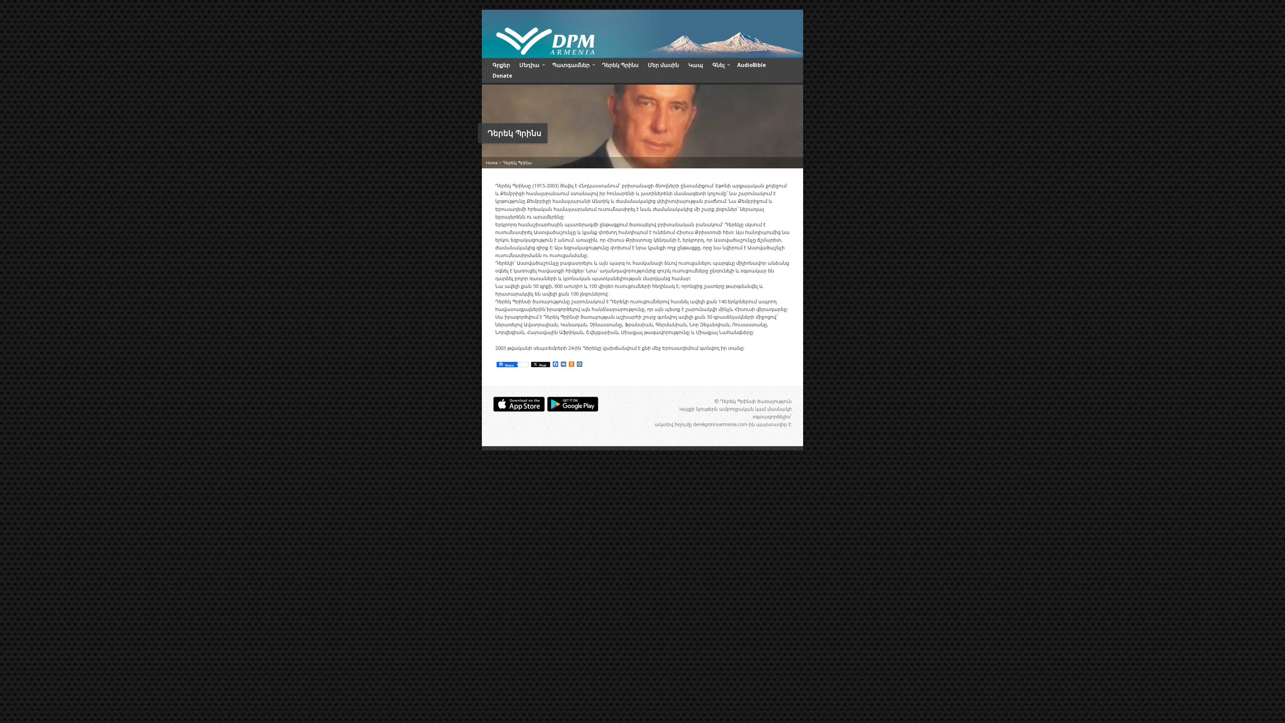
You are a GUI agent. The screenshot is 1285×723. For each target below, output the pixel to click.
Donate (502, 75)
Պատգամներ (571, 66)
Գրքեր (501, 65)
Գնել (718, 66)
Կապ (695, 65)
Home (492, 163)
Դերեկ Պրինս (620, 65)
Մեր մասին (663, 65)
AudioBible (751, 65)
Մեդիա (529, 66)
